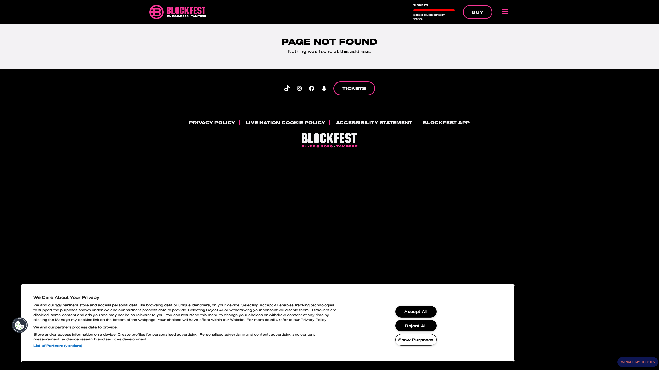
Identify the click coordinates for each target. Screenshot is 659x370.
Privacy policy (212, 122)
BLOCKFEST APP (446, 122)
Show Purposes (415, 340)
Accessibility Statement (374, 122)
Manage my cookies (638, 362)
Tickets (354, 88)
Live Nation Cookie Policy (285, 122)
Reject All (416, 325)
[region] (268, 323)
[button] (20, 325)
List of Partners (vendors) (57, 346)
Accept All (416, 311)
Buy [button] (477, 12)
